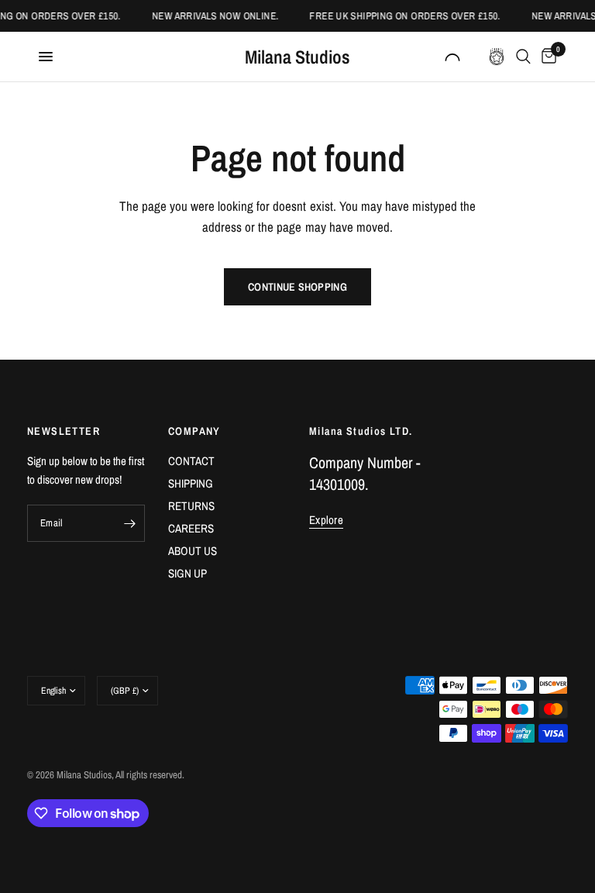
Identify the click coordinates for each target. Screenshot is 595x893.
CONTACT (191, 461)
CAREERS (191, 528)
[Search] (523, 56)
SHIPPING (190, 483)
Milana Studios (297, 56)
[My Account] (452, 56)
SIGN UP (187, 573)
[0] (546, 56)
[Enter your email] (129, 523)
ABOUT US (192, 551)
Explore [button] (326, 519)
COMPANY (194, 431)
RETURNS (191, 506)
